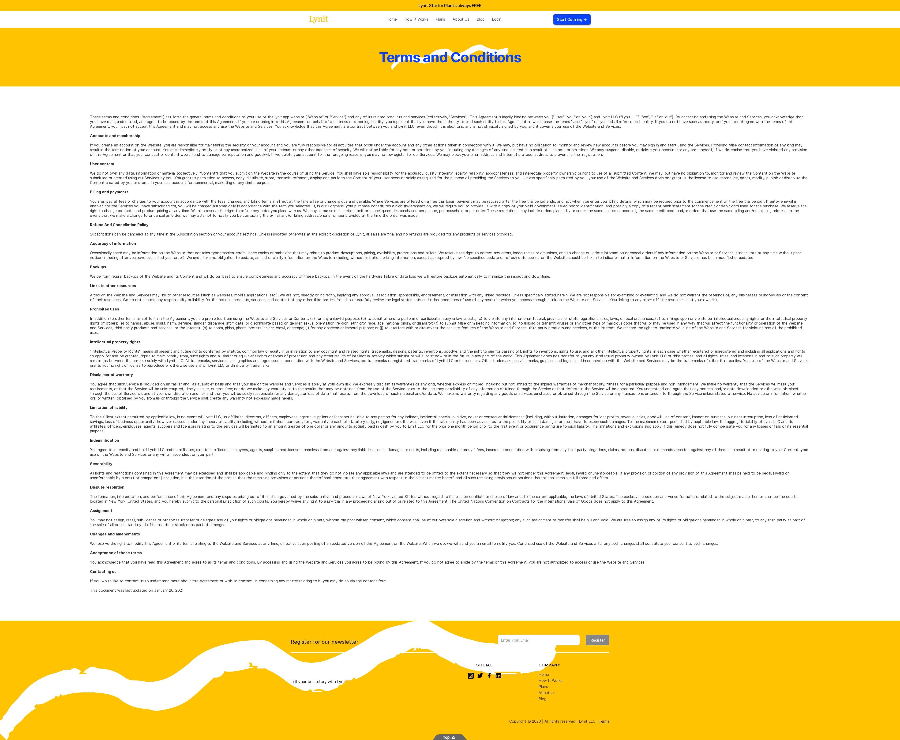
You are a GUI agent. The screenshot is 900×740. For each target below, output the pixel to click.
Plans (440, 19)
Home (391, 19)
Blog (480, 19)
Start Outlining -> (572, 19)
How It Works (550, 680)
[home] (318, 19)
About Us (461, 19)
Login (496, 19)
